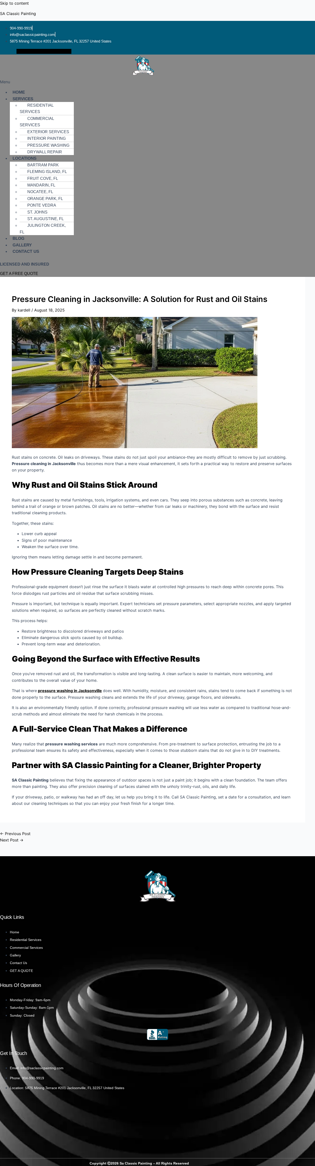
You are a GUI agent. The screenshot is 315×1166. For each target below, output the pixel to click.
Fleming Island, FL (47, 172)
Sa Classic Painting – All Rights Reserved (154, 1163)
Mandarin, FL (41, 185)
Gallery (22, 245)
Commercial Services (37, 121)
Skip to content (14, 3)
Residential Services (36, 108)
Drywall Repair (44, 152)
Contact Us (26, 251)
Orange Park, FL (45, 199)
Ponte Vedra (41, 205)
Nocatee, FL (40, 192)
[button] (157, 82)
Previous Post (15, 833)
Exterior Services (48, 132)
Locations (24, 158)
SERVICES (23, 99)
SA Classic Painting (18, 13)
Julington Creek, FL (43, 228)
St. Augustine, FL (45, 219)
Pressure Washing (48, 145)
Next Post (11, 840)
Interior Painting (46, 138)
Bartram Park (43, 165)
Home (19, 92)
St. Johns (37, 212)
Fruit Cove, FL (42, 178)
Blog (18, 238)
